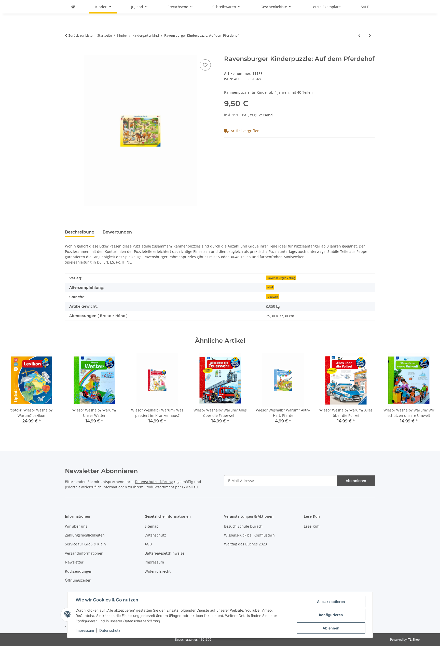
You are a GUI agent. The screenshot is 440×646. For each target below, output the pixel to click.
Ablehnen (331, 628)
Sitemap (152, 526)
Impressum (85, 630)
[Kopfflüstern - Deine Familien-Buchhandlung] (73, 6)
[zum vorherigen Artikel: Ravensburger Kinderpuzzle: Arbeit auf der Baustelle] (359, 35)
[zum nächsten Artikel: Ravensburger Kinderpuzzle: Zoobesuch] (370, 35)
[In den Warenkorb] (69, 52)
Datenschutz (109, 630)
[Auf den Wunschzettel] (205, 65)
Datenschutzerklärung (154, 481)
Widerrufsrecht (158, 571)
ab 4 (270, 287)
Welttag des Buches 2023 (245, 544)
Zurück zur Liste (80, 35)
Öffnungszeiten (78, 580)
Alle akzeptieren (331, 601)
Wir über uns (76, 526)
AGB (148, 544)
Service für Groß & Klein (85, 544)
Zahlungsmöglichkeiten (85, 535)
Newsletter (74, 562)
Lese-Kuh (312, 526)
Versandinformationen (84, 553)
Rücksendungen (78, 571)
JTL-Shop (413, 639)
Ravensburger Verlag (281, 278)
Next (427, 392)
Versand (266, 115)
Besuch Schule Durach (243, 526)
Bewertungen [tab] (117, 232)
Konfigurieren (331, 615)
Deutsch (272, 296)
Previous (12, 392)
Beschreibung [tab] (79, 232)
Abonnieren (356, 480)
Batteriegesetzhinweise (164, 553)
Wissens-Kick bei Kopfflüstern (249, 535)
